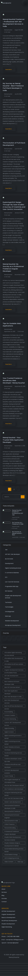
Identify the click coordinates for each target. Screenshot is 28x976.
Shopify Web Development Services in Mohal (12, 837)
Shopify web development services (13, 597)
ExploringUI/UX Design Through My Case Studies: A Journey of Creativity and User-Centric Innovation (14, 205)
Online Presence (9, 824)
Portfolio (4, 898)
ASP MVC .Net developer (12, 554)
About (3, 889)
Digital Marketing (7, 927)
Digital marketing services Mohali (12, 741)
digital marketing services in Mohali (12, 736)
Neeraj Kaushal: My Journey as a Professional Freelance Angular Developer (13, 267)
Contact (4, 902)
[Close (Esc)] (14, 970)
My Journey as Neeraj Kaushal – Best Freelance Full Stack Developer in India (13, 87)
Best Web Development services (11, 700)
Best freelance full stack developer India (11, 682)
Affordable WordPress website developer (13, 664)
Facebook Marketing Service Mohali (13, 753)
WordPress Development (9, 921)
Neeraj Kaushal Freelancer (12, 811)
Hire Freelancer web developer (13, 789)
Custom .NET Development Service (12, 723)
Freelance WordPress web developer (12, 765)
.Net (6, 550)
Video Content (8, 862)
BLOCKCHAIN (9, 559)
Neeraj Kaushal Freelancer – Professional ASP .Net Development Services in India (14, 22)
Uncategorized (9, 611)
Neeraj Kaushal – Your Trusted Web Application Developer (13, 440)
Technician (8, 602)
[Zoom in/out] (14, 963)
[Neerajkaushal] (6, 3)
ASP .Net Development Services (11, 676)
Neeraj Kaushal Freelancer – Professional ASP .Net (17, 512)
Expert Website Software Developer (12, 747)
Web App (8, 616)
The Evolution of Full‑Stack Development (14, 144)
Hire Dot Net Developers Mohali (14, 785)
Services (4, 892)
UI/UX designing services (11, 858)
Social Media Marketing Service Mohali (13, 849)
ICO (6, 577)
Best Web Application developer (11, 691)
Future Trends (8, 776)
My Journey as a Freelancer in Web (17, 523)
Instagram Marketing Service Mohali (13, 793)
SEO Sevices (8, 591)
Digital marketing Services (13, 568)
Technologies (9, 607)
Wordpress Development (13, 625)
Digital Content (9, 732)
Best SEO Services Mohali (12, 687)
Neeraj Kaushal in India (11, 821)
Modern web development (12, 802)
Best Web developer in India (12, 697)
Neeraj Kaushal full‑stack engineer (11, 815)
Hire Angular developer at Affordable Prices (12, 780)
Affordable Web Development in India (13, 658)
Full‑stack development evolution (11, 770)
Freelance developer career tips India (13, 759)
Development (9, 563)
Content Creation (9, 715)
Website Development (12, 621)
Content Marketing (10, 719)
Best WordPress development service (13, 706)
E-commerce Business (12, 573)
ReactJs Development (8, 917)
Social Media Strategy (11, 854)
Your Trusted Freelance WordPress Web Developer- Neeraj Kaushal (14, 380)
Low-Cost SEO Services (12, 582)
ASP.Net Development (8, 911)
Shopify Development (8, 924)
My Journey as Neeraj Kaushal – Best (17, 533)
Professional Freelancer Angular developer (11, 832)
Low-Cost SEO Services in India (13, 798)
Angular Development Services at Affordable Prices (13, 670)
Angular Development (8, 914)
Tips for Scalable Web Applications (12, 325)
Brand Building (8, 712)
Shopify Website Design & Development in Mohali (12, 843)
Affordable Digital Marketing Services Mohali (13, 653)
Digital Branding (9, 728)
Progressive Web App (11, 586)
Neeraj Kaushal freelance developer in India (12, 806)
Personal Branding (10, 828)
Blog (3, 895)
